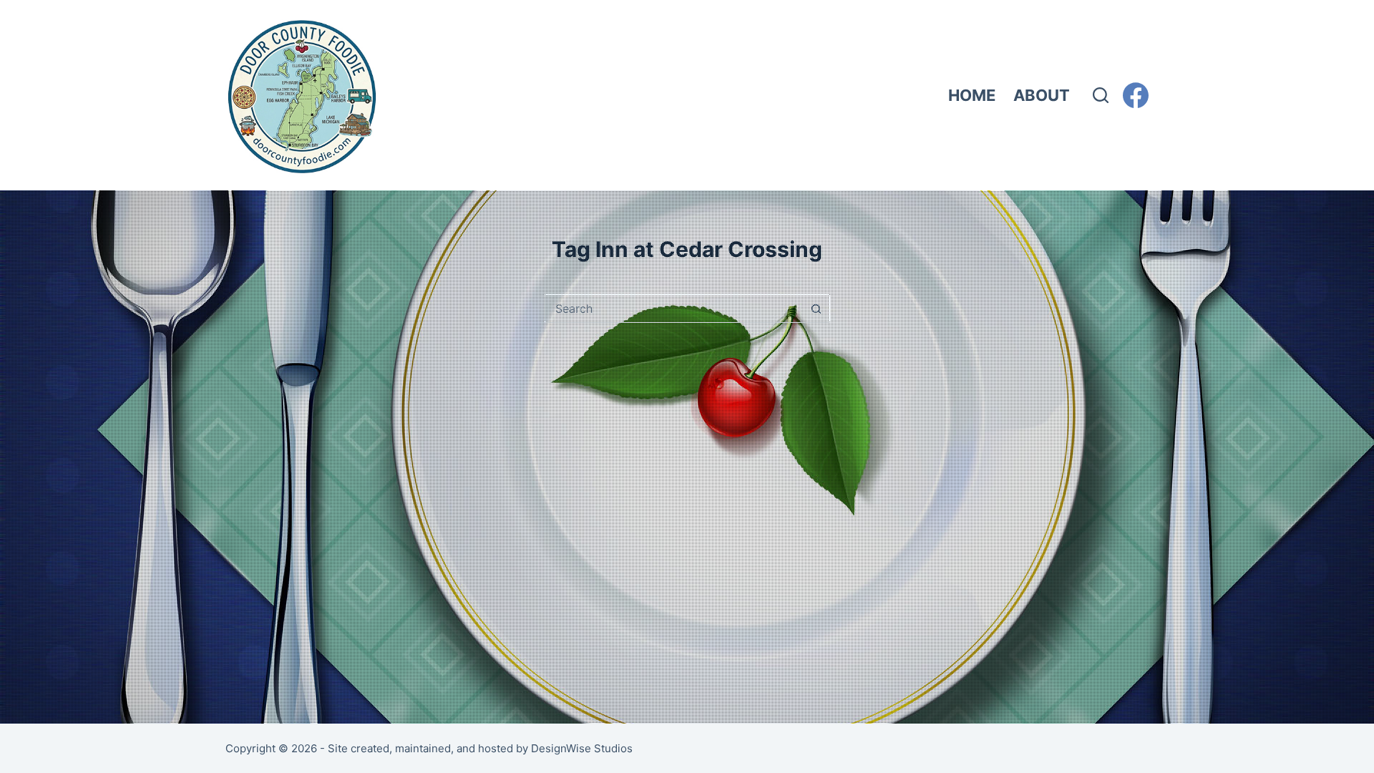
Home (971, 95)
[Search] (1101, 95)
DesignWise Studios (582, 748)
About (1041, 95)
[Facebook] (1136, 95)
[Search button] (815, 308)
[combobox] (673, 308)
